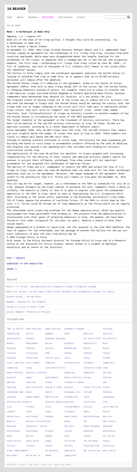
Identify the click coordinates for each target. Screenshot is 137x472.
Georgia (68, 387)
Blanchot (30, 348)
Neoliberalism (91, 416)
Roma (9, 436)
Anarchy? (107, 334)
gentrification (34, 387)
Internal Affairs (54, 402)
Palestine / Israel (36, 426)
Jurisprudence (72, 407)
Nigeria (11, 421)
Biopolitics (90, 343)
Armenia (30, 338)
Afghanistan (13, 334)
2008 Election (52, 329)
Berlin (48, 343)
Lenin (29, 412)
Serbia (87, 436)
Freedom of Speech (74, 382)
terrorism (69, 441)
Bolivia (49, 348)
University (109, 446)
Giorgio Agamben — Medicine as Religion (28, 312)
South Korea (32, 441)
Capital (88, 353)
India (87, 397)
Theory (106, 441)
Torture (11, 446)
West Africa (109, 451)
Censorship (32, 358)
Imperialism (51, 397)
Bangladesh (32, 343)
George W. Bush (53, 387)
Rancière (88, 431)
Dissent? (11, 377)
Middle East (13, 416)
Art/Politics (110, 338)
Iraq (21, 36)
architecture (14, 338)
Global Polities (92, 387)
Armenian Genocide (55, 338)
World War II (33, 455)
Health (48, 392)
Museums (49, 416)
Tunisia (30, 446)
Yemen (48, 455)
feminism (30, 382)
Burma (106, 348)
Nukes (67, 421)
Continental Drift (55, 368)
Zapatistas (70, 455)
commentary (109, 363)
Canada (68, 353)
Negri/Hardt (70, 416)
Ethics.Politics (73, 377)
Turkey (48, 446)
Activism (107, 329)
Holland (88, 392)
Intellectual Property (19, 402)
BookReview (70, 348)
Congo (29, 368)
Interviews (89, 402)
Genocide (11, 387)
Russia (29, 436)
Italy (48, 407)
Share (10, 269)
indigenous (109, 397)
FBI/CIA (11, 382)
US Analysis (51, 451)
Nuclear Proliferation (38, 421)
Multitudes (32, 416)
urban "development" (18, 451)
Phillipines (13, 431)
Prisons (49, 431)
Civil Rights (33, 363)
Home (9, 17)
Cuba (105, 368)
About (20, 17)
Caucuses (11, 358)
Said (66, 436)
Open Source (109, 421)
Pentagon (107, 426)
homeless (107, 392)
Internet (69, 402)
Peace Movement (92, 426)
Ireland (30, 407)
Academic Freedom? (74, 329)
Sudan (48, 441)
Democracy (69, 373)
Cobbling (50, 363)
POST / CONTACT (16, 258)
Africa (29, 334)
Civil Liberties (15, 363)
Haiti (29, 392)
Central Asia (52, 358)
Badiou (10, 343)
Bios (105, 343)
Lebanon (11, 412)
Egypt (29, 377)
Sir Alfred (109, 436)
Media (87, 412)
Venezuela (69, 451)
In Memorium (70, 397)
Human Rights (33, 397)
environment (51, 377)
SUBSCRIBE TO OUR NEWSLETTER (25, 263)
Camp (47, 353)
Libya (48, 412)
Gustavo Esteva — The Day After (23, 297)
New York (107, 416)
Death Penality (15, 373)
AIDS (66, 334)
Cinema (106, 358)
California (32, 353)
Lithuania (69, 412)
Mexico (106, 412)
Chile (67, 358)
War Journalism (92, 451)
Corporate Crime (92, 368)
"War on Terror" (15, 329)
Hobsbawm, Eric (72, 392)
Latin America (110, 407)
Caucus (106, 353)
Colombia (88, 363)
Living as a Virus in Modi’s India (25, 307)
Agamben (49, 334)
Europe (87, 377)
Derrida (107, 373)
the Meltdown (91, 441)
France (48, 382)
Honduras (11, 397)
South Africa (14, 441)
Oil (85, 421)
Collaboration (72, 363)
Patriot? (69, 426)
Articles (47, 17)
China (87, 358)
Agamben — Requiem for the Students (26, 302)
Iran (105, 402)
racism (68, 431)
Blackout (11, 348)
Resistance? (109, 431)
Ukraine (68, 446)
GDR (104, 382)
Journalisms (65, 17)
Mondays (33, 17)
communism (12, 368)
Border (87, 348)
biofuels (69, 343)
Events (81, 17)
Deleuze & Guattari (36, 373)
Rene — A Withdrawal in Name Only (28, 31)
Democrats (89, 373)
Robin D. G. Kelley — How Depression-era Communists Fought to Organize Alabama (51, 287)
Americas (88, 334)
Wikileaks (12, 455)
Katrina (88, 407)
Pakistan (11, 426)
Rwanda (48, 436)
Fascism (107, 377)
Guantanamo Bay (15, 392)
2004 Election (33, 329)
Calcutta (11, 353)
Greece (106, 387)
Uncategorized (91, 446)
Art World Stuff (92, 338)
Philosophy (32, 431)
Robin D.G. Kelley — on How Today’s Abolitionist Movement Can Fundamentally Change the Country (60, 292)
